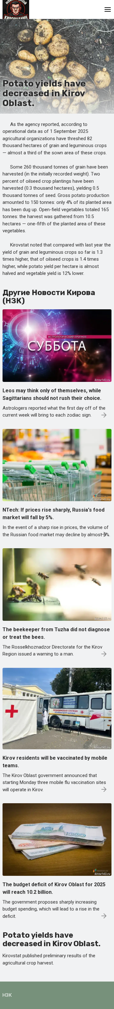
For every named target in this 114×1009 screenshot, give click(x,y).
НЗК (7, 995)
